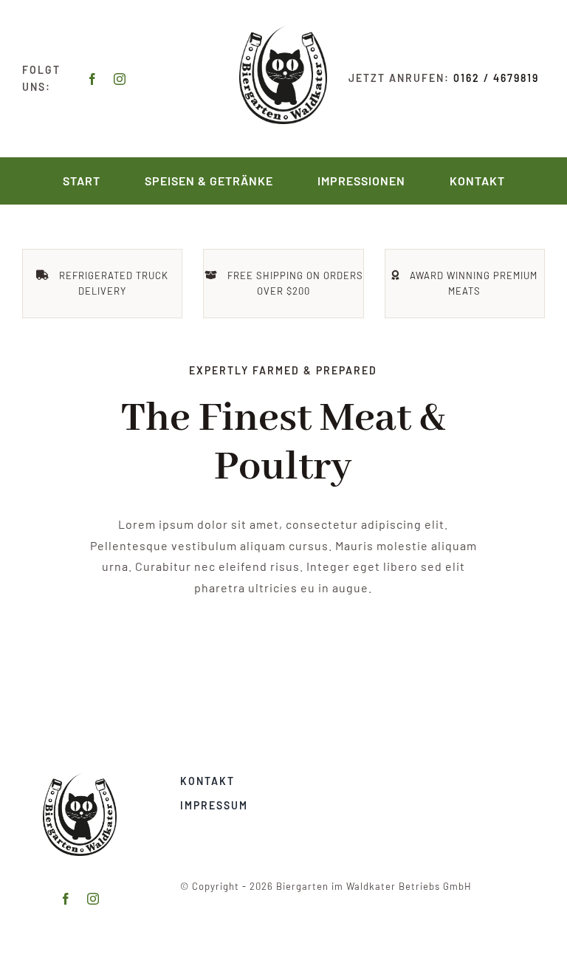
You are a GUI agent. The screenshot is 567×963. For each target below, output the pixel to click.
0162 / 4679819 (496, 78)
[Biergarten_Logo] (283, 31)
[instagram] (120, 79)
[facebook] (92, 79)
